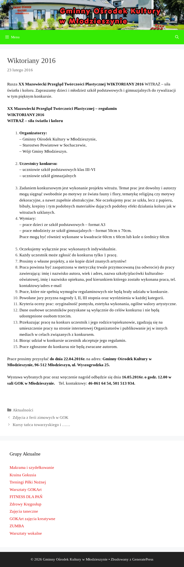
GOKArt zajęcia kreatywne (32, 518)
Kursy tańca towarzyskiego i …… (41, 424)
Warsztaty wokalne (26, 533)
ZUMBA (17, 526)
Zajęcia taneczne (24, 511)
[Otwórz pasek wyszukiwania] (177, 37)
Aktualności (23, 410)
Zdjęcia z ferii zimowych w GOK (40, 417)
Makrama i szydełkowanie (32, 467)
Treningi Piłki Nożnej (28, 482)
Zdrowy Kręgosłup (25, 504)
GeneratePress (142, 559)
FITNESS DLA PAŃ (26, 496)
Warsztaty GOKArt (26, 489)
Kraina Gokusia (23, 475)
